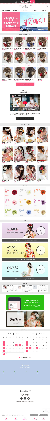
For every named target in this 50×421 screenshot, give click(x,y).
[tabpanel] (25, 21)
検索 (47, 6)
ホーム (6, 419)
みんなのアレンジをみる (26, 119)
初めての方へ (44, 415)
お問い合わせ (35, 415)
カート (44, 419)
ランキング (15, 419)
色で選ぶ (34, 10)
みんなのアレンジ (6, 10)
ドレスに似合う (25, 10)
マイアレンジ (34, 419)
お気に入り (25, 419)
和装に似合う (16, 10)
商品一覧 (44, 10)
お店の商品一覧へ (25, 84)
